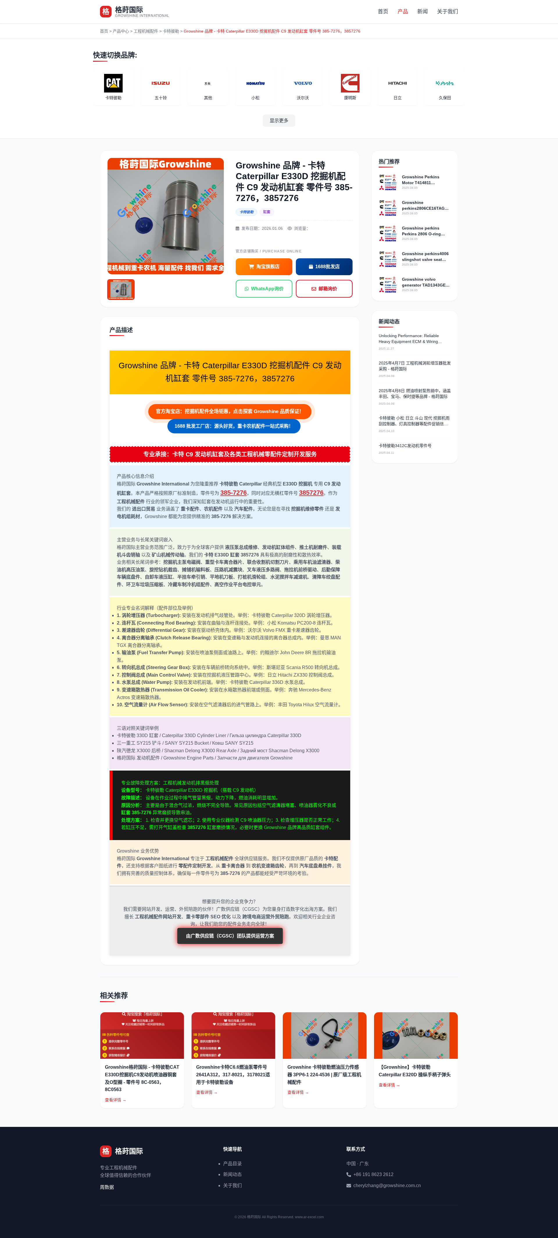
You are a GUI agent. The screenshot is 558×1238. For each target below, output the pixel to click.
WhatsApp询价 (267, 288)
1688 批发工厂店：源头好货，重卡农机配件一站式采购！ (234, 427)
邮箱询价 (328, 288)
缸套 (266, 212)
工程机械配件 (146, 31)
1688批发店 (327, 266)
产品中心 (121, 31)
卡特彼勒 (171, 31)
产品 (403, 12)
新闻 (422, 12)
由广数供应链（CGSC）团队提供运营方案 (230, 935)
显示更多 (279, 120)
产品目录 (232, 1163)
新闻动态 (232, 1174)
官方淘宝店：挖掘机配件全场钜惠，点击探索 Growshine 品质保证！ (230, 411)
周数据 (107, 1187)
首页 (383, 12)
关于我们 (447, 12)
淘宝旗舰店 (268, 266)
